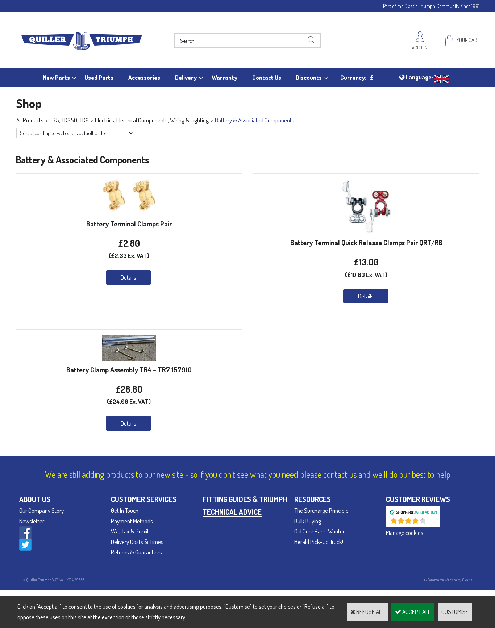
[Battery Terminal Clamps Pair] (129, 212)
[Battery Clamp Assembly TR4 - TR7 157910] (129, 358)
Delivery (186, 77)
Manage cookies (404, 532)
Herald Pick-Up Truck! (318, 541)
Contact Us (266, 77)
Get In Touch (124, 510)
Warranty (224, 77)
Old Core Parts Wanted (320, 531)
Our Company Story (41, 510)
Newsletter (31, 521)
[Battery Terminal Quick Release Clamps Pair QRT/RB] (366, 231)
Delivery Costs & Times (137, 541)
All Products (29, 120)
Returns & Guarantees (136, 552)
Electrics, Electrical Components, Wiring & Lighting (152, 120)
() (432, 523)
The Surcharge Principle (321, 510)
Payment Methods (132, 521)
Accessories (144, 77)
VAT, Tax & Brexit (130, 531)
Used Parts (98, 77)
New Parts (56, 77)
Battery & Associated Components (254, 120)
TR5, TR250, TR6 (69, 120)
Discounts (309, 77)
